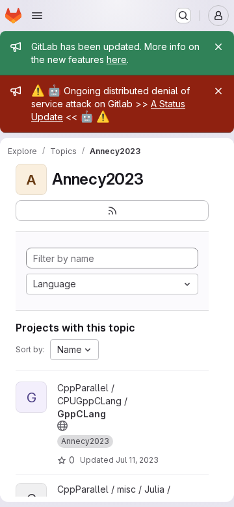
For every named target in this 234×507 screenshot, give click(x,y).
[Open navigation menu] (37, 15)
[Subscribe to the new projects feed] (112, 210)
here (117, 59)
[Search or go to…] (183, 15)
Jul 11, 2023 (137, 460)
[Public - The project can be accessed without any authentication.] (62, 426)
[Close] (218, 47)
